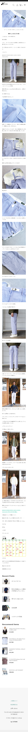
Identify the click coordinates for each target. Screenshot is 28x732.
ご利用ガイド (14, 701)
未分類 (9, 29)
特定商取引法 (14, 704)
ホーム (5, 29)
